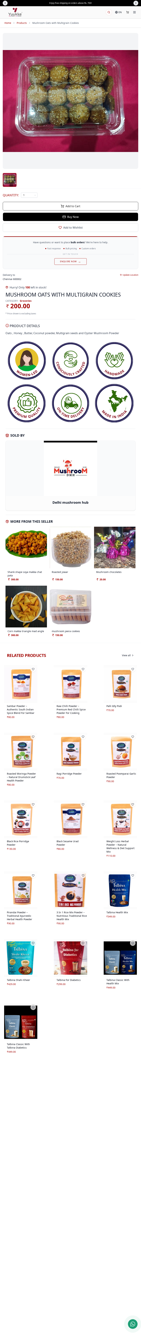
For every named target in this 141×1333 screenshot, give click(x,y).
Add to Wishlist (73, 227)
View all (126, 655)
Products (22, 22)
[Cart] (127, 12)
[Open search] (109, 12)
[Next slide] (135, 3)
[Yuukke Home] (15, 12)
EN (120, 12)
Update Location (130, 275)
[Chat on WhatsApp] (133, 1324)
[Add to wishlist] (33, 669)
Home (7, 22)
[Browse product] (20, 684)
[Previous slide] (5, 3)
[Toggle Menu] (134, 12)
